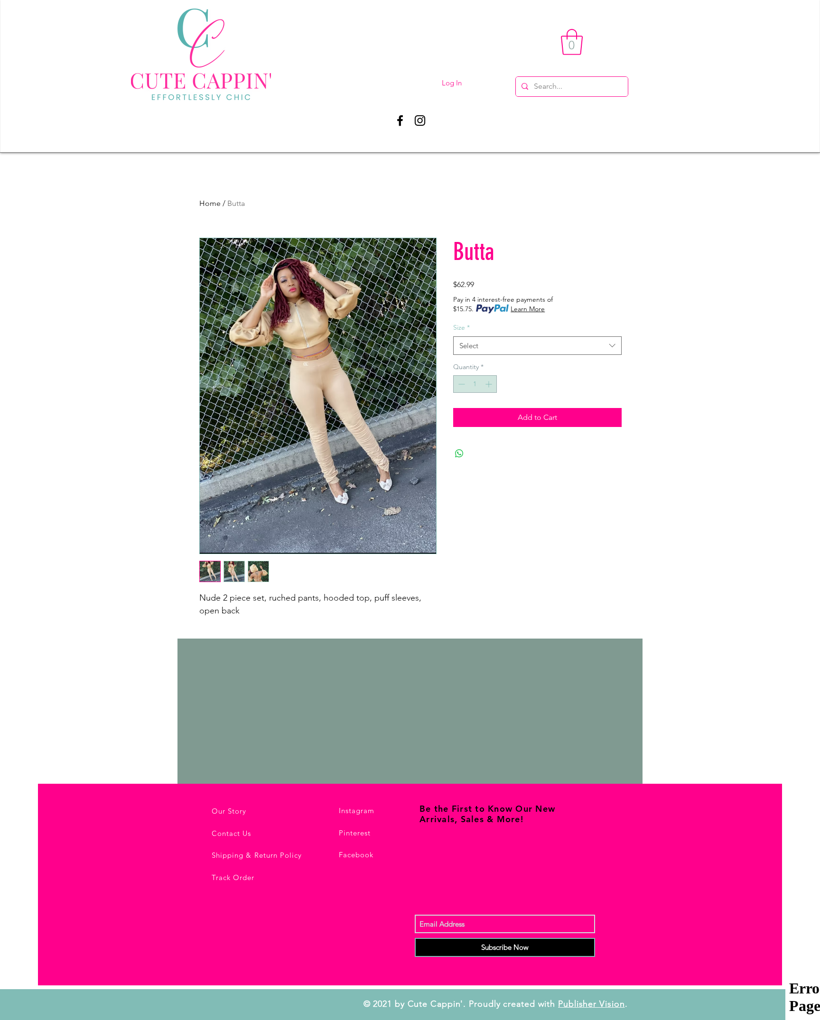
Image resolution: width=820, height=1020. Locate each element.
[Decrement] (460, 384)
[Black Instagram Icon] (420, 120)
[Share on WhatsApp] (459, 453)
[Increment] (489, 384)
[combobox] (537, 345)
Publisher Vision (591, 1004)
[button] (572, 42)
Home (210, 203)
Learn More (528, 309)
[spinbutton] (475, 384)
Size (461, 327)
